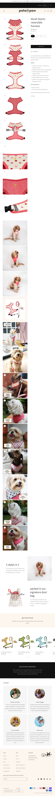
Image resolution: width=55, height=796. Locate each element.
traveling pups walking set (6, 652)
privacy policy (6, 771)
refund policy (6, 765)
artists (17, 758)
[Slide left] (24, 657)
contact (5, 758)
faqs (4, 762)
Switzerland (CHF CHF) (8, 791)
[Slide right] (30, 657)
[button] (4, 10)
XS (32, 36)
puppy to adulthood (20, 765)
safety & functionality (20, 768)
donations (18, 762)
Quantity (32, 39)
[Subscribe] (26, 778)
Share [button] (33, 96)
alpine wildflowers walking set (24, 652)
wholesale (18, 771)
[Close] (51, 5)
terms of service (6, 768)
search (4, 755)
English (44, 5)
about (17, 755)
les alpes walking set (39, 652)
